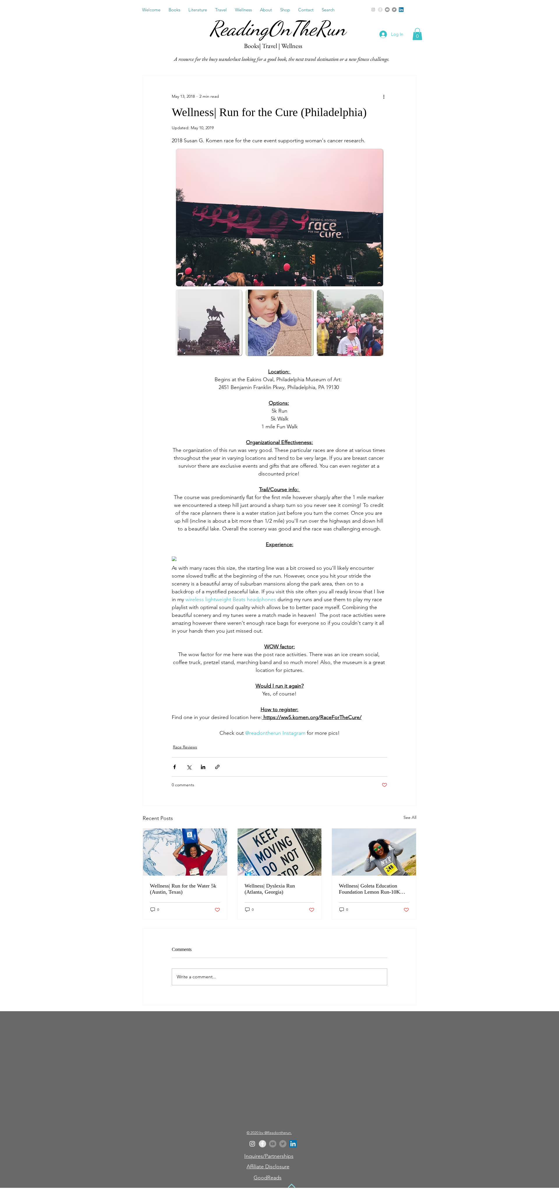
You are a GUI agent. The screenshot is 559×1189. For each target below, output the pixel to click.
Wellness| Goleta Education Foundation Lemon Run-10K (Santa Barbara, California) (369, 889)
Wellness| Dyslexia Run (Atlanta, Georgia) (270, 889)
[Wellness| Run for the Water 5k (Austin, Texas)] (185, 852)
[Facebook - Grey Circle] (380, 9)
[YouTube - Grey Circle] (387, 9)
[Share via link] (217, 767)
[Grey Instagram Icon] (373, 9)
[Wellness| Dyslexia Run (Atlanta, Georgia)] (280, 852)
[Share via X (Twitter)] (189, 767)
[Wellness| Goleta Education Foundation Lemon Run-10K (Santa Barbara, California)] (374, 852)
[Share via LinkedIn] (203, 767)
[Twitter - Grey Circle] (394, 9)
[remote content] (223, 559)
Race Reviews (185, 747)
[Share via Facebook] (174, 767)
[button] (174, 10)
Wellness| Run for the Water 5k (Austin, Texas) (183, 889)
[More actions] (383, 96)
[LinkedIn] (401, 9)
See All (410, 817)
